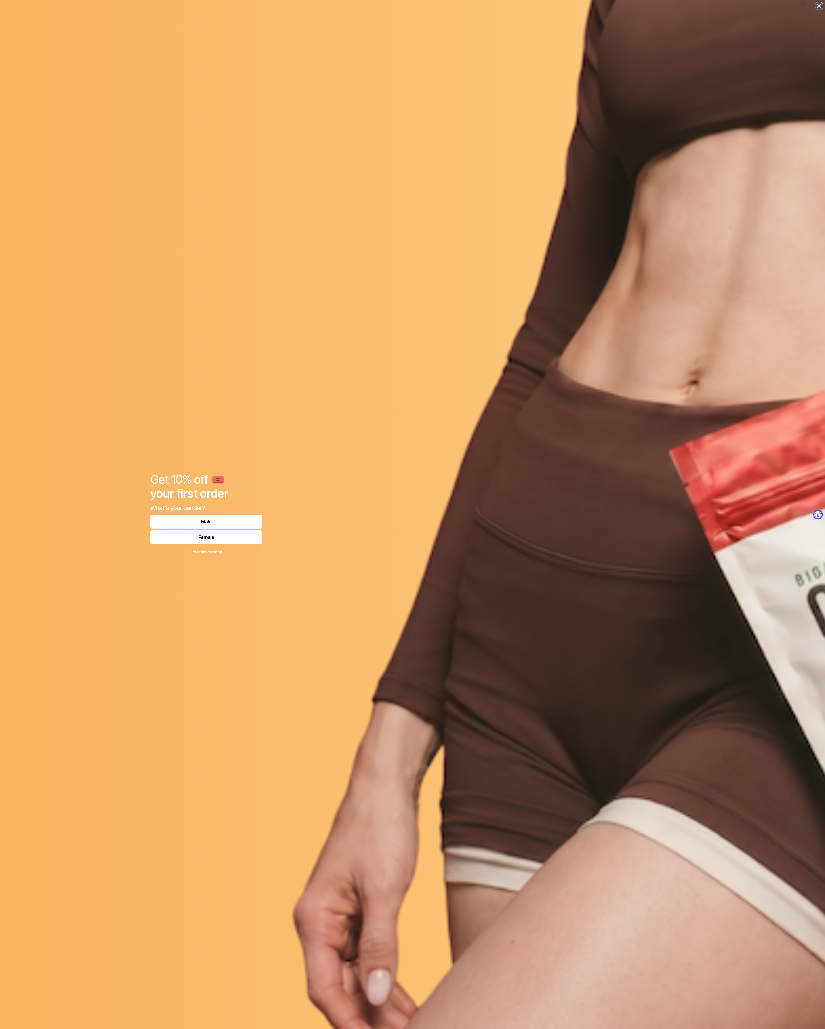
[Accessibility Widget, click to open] (818, 514)
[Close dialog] (819, 6)
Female (206, 537)
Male (206, 521)
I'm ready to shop (206, 552)
